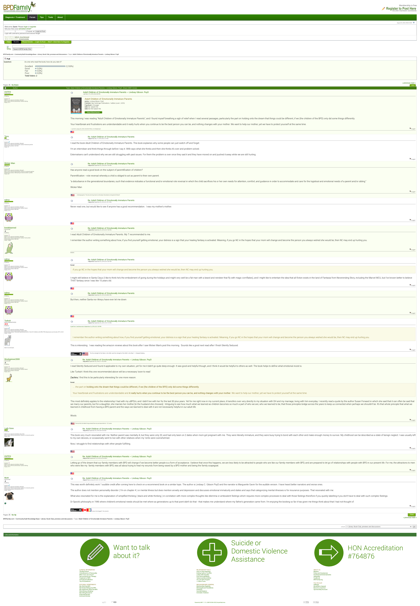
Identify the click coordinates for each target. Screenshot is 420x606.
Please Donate (27, 42)
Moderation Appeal (320, 586)
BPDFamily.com (8, 54)
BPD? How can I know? (86, 575)
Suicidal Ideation (202, 591)
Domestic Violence (202, 593)
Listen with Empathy (203, 575)
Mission (316, 571)
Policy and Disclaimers (321, 573)
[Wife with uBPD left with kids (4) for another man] (5, 503)
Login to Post (40, 42)
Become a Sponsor (320, 588)
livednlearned (10, 228)
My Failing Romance (85, 593)
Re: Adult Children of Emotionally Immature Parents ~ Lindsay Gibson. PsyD (117, 359)
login (26, 27)
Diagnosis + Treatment (15, 17)
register (33, 27)
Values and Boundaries (204, 578)
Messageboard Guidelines (205, 588)
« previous (406, 83)
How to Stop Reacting (203, 571)
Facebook (317, 578)
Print (412, 85)
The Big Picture (84, 571)
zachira (7, 92)
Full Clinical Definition (86, 579)
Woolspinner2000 (12, 359)
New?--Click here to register (58, 42)
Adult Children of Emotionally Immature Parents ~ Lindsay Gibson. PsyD (96, 54)
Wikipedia (317, 576)
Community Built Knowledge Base (25, 54)
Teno (6, 136)
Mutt (6, 478)
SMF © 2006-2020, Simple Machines (216, 602)
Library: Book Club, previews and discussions (52, 54)
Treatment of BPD (84, 578)
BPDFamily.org (318, 579)
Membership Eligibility (203, 586)
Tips (42, 17)
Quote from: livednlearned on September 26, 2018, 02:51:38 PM (85, 326)
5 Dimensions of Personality (88, 573)
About (60, 17)
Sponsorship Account (320, 589)
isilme (7, 200)
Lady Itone (9, 428)
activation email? (25, 29)
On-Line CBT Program (203, 579)
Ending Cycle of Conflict (204, 573)
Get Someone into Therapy (87, 576)
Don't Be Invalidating (203, 576)
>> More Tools (201, 581)
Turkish (7, 320)
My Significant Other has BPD (88, 589)
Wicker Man (9, 163)
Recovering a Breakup (86, 591)
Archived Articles (84, 596)
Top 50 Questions (84, 581)
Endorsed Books (84, 594)
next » (413, 83)
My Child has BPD (84, 586)
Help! (8, 42)
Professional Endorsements (322, 575)
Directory (199, 589)
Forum (32, 17)
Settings (316, 584)
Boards (16, 42)
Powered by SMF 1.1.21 (200, 602)
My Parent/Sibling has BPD (87, 588)
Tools (50, 17)
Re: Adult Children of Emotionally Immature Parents (111, 137)
